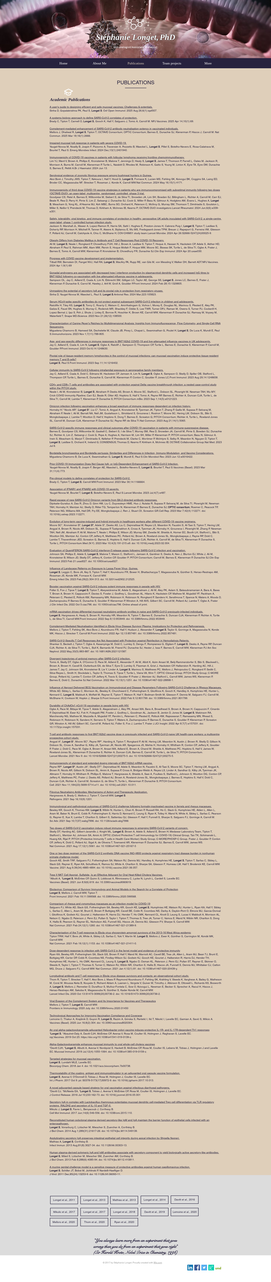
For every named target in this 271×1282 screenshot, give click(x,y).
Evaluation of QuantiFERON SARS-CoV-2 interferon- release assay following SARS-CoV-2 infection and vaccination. (118, 550)
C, (62, 1019)
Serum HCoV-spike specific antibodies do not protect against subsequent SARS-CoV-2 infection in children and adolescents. (122, 301)
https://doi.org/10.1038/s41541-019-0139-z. (106, 1037)
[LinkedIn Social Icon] (190, 1267)
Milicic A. (208, 1019)
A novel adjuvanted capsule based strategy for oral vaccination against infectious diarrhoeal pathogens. (110, 1087)
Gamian (184, 1019)
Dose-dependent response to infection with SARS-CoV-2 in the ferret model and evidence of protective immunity (115, 950)
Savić (196, 1019)
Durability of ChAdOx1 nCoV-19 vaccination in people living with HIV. (89, 705)
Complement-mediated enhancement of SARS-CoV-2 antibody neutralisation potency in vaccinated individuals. (114, 128)
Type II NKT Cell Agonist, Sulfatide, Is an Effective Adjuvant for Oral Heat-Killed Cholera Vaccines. (106, 874)
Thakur (68, 1019)
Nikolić (159, 1019)
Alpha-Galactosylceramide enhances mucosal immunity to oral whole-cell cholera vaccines (102, 1044)
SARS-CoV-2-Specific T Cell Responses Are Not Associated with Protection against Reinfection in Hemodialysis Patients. (119, 640)
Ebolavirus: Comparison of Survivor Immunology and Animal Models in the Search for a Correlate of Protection (114, 889)
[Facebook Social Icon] (197, 1267)
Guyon (93, 1019)
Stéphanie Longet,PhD (136, 37)
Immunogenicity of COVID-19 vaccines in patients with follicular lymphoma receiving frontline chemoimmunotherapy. (117, 157)
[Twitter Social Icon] (204, 1267)
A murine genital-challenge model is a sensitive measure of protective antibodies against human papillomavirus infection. (120, 1167)
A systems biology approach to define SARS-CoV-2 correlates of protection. (93, 117)
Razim (116, 1019)
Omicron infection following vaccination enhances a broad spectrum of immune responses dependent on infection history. (120, 406)
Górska (128, 1019)
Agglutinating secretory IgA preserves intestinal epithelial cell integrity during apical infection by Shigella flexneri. (115, 1138)
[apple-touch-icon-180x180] (211, 1267)
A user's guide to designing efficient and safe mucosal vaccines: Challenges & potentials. (101, 106)
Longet (105, 1019)
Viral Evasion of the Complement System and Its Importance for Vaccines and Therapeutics (103, 1001)
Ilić (150, 1019)
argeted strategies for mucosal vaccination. (76, 1058)
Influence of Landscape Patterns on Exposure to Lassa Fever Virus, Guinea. (94, 568)
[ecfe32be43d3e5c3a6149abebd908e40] (218, 1267)
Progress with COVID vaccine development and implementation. (87, 258)
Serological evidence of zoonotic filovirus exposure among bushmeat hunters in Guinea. (101, 175)
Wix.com (158, 1262)
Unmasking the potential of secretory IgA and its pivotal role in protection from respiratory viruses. (106, 290)
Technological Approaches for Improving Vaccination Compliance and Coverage (96, 1015)
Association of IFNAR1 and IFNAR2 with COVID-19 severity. (84, 489)
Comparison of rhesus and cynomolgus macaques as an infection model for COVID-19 (100, 903)
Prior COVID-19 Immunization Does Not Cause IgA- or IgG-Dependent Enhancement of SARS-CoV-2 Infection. (114, 463)
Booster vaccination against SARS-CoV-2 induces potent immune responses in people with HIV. (105, 586)
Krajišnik (81, 1019)
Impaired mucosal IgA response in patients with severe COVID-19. (88, 143)
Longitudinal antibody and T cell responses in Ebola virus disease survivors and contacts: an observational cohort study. (119, 975)
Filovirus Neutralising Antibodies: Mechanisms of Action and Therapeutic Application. (99, 792)
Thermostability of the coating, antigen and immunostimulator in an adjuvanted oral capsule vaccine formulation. (115, 1073)
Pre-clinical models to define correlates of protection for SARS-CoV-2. (90, 478)
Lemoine (55, 1019)
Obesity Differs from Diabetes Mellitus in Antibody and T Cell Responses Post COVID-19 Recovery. (107, 240)
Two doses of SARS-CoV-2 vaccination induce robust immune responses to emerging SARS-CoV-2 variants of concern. (119, 828)
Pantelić (141, 1019)
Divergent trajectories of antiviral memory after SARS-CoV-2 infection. (90, 658)
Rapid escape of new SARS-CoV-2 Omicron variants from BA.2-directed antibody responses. (103, 499)
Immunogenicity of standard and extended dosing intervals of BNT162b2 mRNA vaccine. (101, 763)
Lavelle (169, 1019)
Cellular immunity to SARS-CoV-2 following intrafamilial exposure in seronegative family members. (107, 370)
